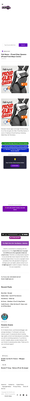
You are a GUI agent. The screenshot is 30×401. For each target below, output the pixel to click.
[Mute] (22, 234)
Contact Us (11, 384)
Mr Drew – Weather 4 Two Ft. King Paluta (13, 301)
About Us (3, 384)
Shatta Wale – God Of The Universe (11, 296)
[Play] (3, 234)
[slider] (26, 234)
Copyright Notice (6, 386)
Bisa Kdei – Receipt (6, 293)
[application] (15, 234)
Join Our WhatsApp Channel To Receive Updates (16, 143)
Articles (4, 347)
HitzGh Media (8, 396)
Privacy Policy (17, 386)
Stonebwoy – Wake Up (7, 298)
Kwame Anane (7, 325)
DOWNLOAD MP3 (16, 237)
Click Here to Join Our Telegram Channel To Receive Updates (16, 150)
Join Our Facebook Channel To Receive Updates (16, 146)
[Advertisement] (15, 27)
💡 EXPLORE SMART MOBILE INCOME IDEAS (15, 208)
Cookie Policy (20, 384)
